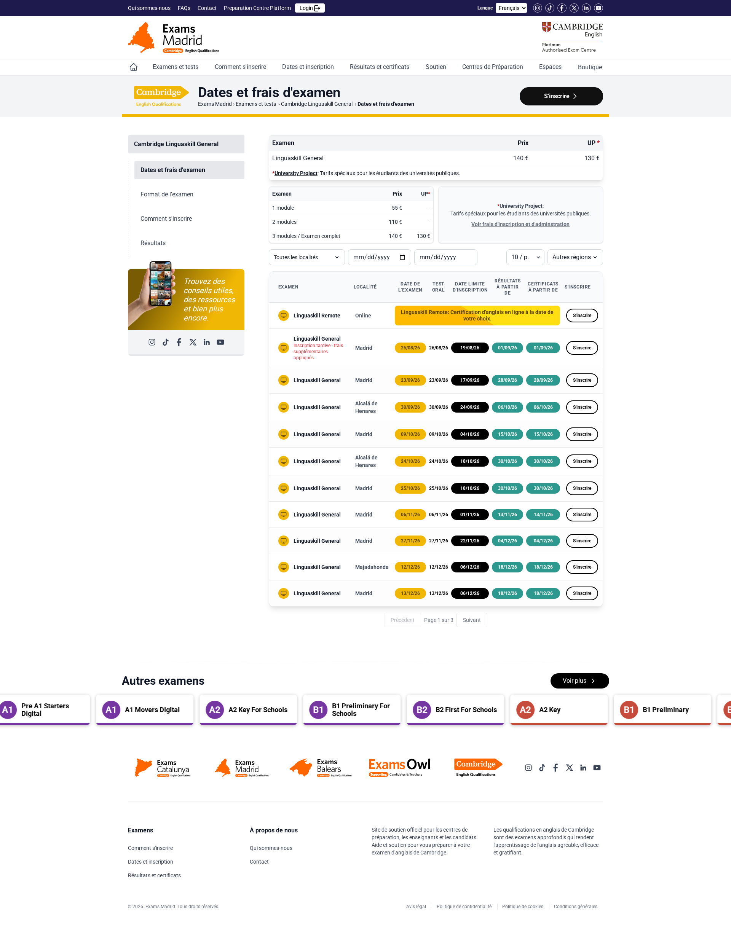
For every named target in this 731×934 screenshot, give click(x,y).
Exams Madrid (215, 104)
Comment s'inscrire (241, 66)
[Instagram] (537, 8)
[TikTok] (549, 8)
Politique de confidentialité (465, 906)
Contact (208, 8)
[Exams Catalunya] (163, 768)
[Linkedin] (586, 8)
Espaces (551, 66)
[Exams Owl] (399, 768)
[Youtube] (598, 8)
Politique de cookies (523, 906)
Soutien (437, 66)
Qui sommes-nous (150, 8)
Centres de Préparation (493, 66)
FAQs (185, 8)
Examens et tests (176, 66)
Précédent (403, 620)
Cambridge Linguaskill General (317, 104)
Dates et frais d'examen (172, 170)
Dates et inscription (308, 66)
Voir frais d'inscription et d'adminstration (520, 224)
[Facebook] (562, 8)
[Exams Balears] (320, 768)
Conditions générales (576, 906)
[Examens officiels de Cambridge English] (173, 37)
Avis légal (416, 906)
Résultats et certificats (380, 66)
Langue (485, 8)
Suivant (472, 620)
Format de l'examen (166, 194)
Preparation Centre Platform (269, 8)
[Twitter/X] (574, 8)
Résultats (153, 243)
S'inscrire (582, 315)
